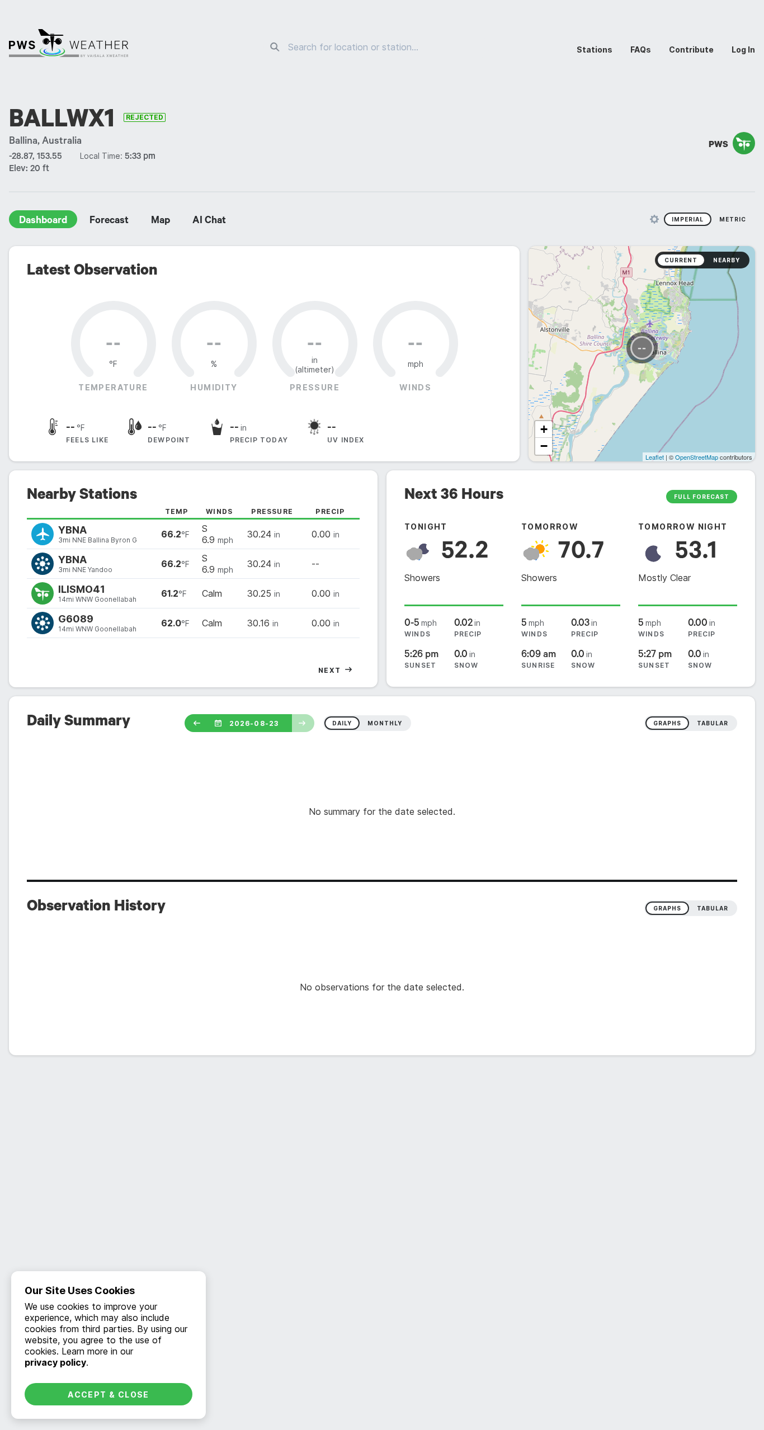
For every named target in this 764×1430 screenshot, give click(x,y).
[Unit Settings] (654, 219)
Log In (743, 49)
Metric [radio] (732, 219)
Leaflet (654, 456)
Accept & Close (108, 1394)
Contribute (691, 49)
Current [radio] (680, 260)
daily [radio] (342, 723)
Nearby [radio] (726, 260)
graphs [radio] (667, 723)
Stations (594, 49)
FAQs (640, 49)
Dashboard (43, 221)
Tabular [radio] (712, 908)
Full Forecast (701, 496)
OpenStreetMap (696, 456)
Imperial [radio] (688, 219)
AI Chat (209, 221)
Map (160, 221)
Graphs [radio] (667, 908)
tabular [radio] (712, 723)
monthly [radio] (384, 723)
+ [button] (544, 429)
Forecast (109, 221)
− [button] (544, 446)
